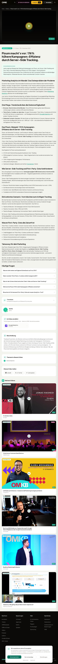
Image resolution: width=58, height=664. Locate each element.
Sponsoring (33, 629)
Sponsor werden (23, 2)
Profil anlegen (33, 626)
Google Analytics (45, 114)
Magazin (32, 624)
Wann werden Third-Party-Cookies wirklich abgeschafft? (20, 276)
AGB (45, 629)
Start (3, 8)
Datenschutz (47, 622)
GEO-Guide (5, 641)
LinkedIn (9, 372)
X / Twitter (19, 372)
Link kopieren (31, 372)
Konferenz (4, 619)
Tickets (36, 2)
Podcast (4, 633)
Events (17, 624)
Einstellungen (43, 657)
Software (18, 619)
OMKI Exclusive (5, 624)
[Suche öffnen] (14, 2)
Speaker (18, 627)
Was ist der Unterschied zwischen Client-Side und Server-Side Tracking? (24, 281)
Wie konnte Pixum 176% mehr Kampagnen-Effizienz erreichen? (21, 287)
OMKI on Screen (6, 627)
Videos (7, 8)
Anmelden (48, 2)
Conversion (30, 164)
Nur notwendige (29, 657)
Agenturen (18, 622)
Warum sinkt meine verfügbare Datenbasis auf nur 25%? (20, 270)
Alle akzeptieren (14, 657)
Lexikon (4, 635)
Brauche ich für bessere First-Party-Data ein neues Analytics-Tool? (23, 292)
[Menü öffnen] (54, 2)
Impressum (47, 619)
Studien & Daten (6, 638)
